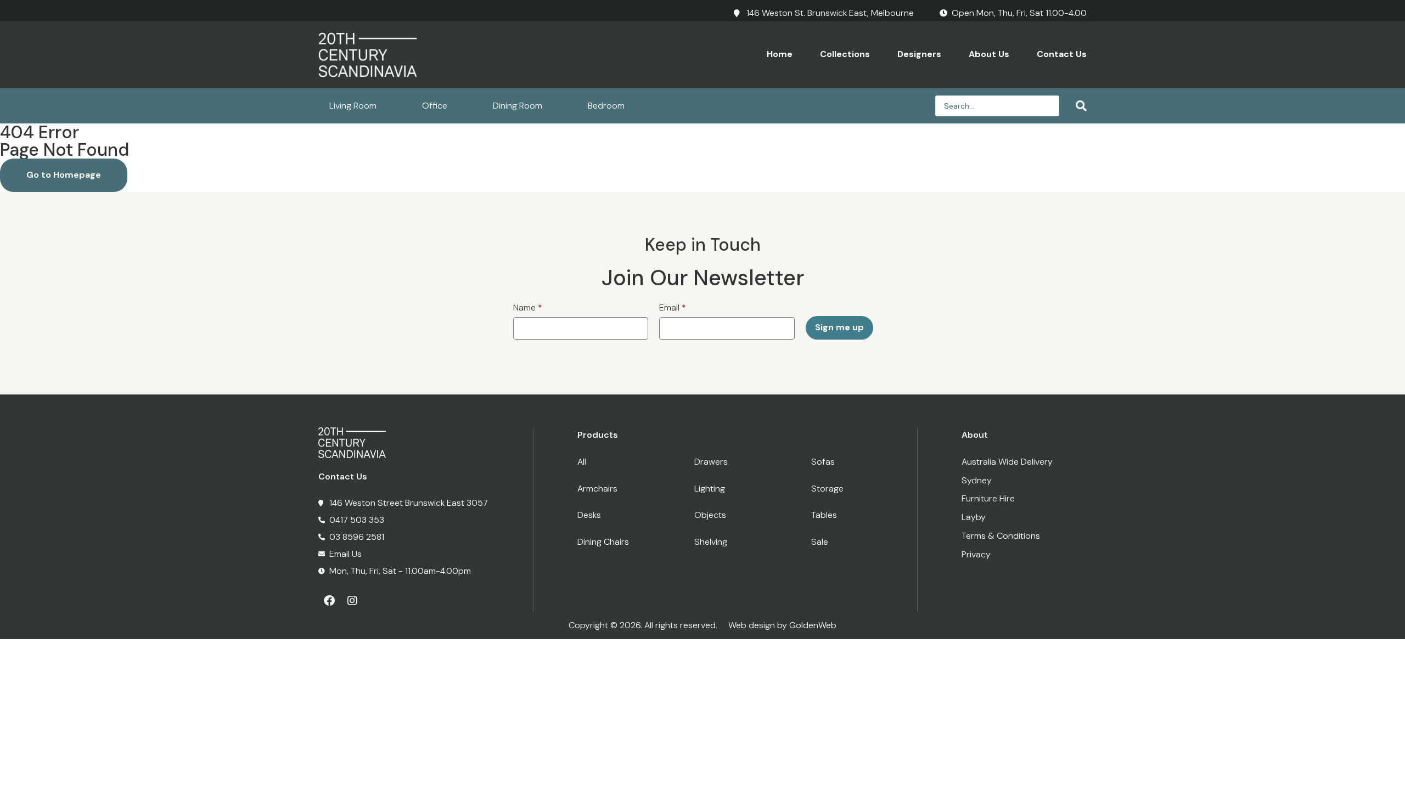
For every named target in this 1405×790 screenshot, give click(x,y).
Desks (589, 515)
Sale (819, 542)
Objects (710, 515)
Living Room (352, 105)
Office (434, 105)
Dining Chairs (603, 542)
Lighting (709, 488)
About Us (989, 54)
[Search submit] (1076, 105)
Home (780, 54)
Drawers (711, 461)
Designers (919, 54)
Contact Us (1062, 54)
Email (672, 307)
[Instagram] (352, 601)
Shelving (710, 542)
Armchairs (597, 488)
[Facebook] (329, 601)
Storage (827, 488)
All (581, 461)
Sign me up (839, 327)
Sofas (823, 461)
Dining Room (517, 105)
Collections (845, 54)
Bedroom (606, 105)
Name (527, 307)
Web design (751, 625)
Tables (824, 515)
